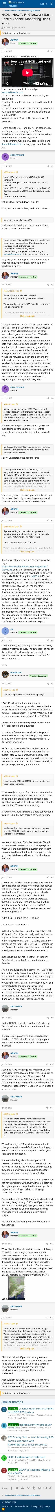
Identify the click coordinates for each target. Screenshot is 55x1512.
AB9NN (7, 27)
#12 (51, 1243)
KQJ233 (35, 576)
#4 (52, 398)
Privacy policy (37, 1506)
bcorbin (11, 1427)
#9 (52, 1017)
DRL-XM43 (16, 1006)
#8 (52, 877)
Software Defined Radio (30, 1476)
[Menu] (4, 4)
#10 (51, 1064)
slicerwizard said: (11, 290)
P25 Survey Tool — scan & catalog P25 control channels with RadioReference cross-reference (31, 1440)
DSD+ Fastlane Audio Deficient (26, 1457)
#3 (52, 284)
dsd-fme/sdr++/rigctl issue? (35, 1424)
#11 (51, 1108)
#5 (52, 520)
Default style (10, 1501)
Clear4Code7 (13, 1476)
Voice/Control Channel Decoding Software (35, 1415)
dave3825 (16, 672)
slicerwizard (17, 154)
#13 (51, 1317)
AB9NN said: (9, 172)
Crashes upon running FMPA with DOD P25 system (30, 1410)
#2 (52, 166)
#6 (52, 640)
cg (11, 628)
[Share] (48, 51)
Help (47, 1506)
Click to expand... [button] (27, 315)
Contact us (7, 1506)
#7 (52, 683)
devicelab (12, 1415)
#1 (52, 51)
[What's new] (51, 4)
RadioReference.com (12, 92)
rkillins (10, 1460)
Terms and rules (21, 1506)
